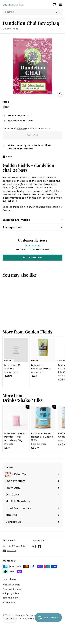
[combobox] (32, 12)
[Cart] (53, 4)
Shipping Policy (11, 593)
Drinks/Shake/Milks (23, 400)
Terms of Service (12, 589)
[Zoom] (60, 93)
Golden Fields (10, 28)
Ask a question (12, 227)
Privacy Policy (27, 618)
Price (6, 101)
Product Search (11, 584)
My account (9, 602)
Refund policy (10, 597)
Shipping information (16, 220)
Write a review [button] (32, 257)
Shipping (21, 128)
